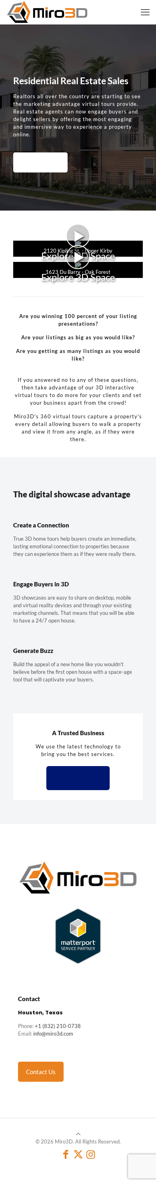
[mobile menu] (145, 12)
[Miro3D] (47, 12)
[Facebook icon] (66, 1154)
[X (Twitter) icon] (78, 1154)
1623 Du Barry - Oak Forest (78, 272)
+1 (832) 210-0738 (58, 1026)
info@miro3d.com (53, 1033)
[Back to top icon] (78, 1134)
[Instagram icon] (91, 1154)
